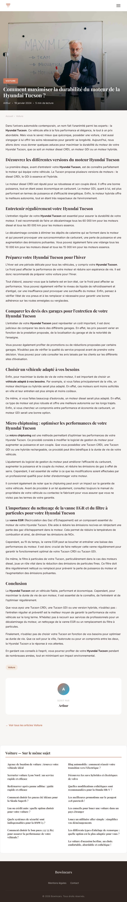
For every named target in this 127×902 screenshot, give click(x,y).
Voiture (11, 81)
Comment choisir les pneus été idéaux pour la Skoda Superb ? (32, 799)
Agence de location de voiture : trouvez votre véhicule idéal (33, 766)
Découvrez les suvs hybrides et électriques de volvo (92, 777)
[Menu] (118, 5)
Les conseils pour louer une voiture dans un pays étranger (93, 810)
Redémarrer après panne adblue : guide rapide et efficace (30, 788)
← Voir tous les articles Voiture (24, 725)
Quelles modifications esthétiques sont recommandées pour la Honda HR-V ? (90, 788)
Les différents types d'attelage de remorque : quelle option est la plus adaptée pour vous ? (94, 832)
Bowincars (63, 872)
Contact (74, 883)
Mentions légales (57, 883)
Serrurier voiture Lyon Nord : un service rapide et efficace (30, 777)
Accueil (9, 116)
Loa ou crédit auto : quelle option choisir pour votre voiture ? (30, 810)
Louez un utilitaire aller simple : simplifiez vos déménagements (93, 821)
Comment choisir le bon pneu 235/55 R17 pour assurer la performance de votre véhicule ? (30, 834)
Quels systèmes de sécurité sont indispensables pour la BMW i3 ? (26, 821)
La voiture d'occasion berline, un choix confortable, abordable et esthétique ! (90, 843)
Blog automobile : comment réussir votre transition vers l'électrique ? (91, 766)
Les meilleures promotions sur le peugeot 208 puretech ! (92, 799)
